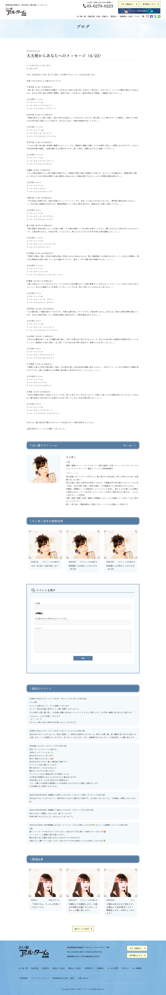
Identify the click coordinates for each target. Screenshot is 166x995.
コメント (38, 628)
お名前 (37, 603)
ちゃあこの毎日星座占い (139, 11)
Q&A (131, 16)
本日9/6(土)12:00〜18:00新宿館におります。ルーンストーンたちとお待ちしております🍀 (61, 825)
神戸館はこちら (149, 4)
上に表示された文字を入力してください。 (52, 618)
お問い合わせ (83, 978)
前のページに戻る (82, 928)
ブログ (137, 16)
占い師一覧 (81, 16)
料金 (98, 16)
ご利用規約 (23, 978)
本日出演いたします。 (37, 746)
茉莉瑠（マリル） (111, 825)
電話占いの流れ (74, 968)
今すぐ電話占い (127, 4)
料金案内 (45, 968)
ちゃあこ (73, 698)
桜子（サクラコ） (89, 795)
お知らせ (125, 968)
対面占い (105, 16)
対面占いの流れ (58, 968)
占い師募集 (136, 968)
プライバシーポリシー (40, 978)
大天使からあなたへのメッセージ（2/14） (44, 698)
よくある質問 (112, 968)
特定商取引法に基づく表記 (63, 978)
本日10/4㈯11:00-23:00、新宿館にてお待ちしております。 (50, 795)
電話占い (114, 16)
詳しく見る (128, 445)
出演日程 (91, 16)
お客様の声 (88, 968)
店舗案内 (123, 16)
